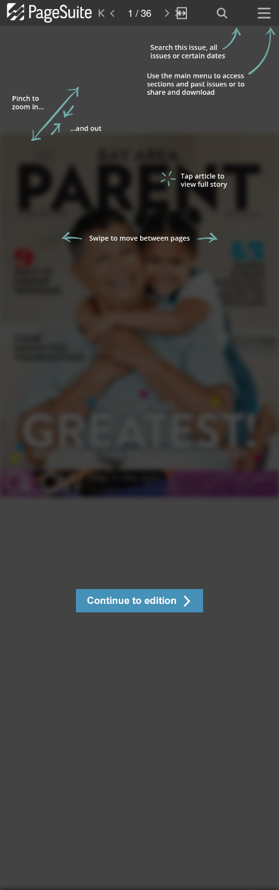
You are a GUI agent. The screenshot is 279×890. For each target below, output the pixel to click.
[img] (139, 458)
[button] (139, 602)
